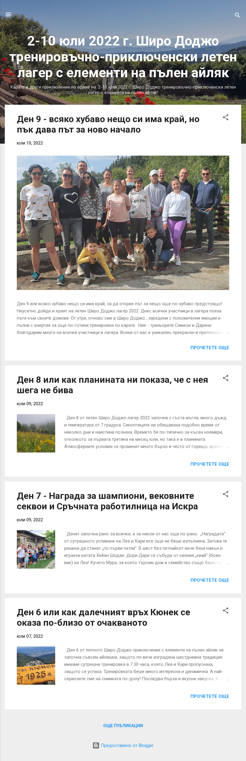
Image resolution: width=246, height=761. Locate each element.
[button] (225, 118)
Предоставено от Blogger (127, 745)
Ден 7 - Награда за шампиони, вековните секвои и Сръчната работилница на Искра (107, 500)
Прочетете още (209, 347)
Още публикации (123, 725)
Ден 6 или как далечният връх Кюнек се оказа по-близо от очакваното (103, 617)
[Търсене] (237, 16)
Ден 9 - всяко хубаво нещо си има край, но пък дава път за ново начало (108, 124)
